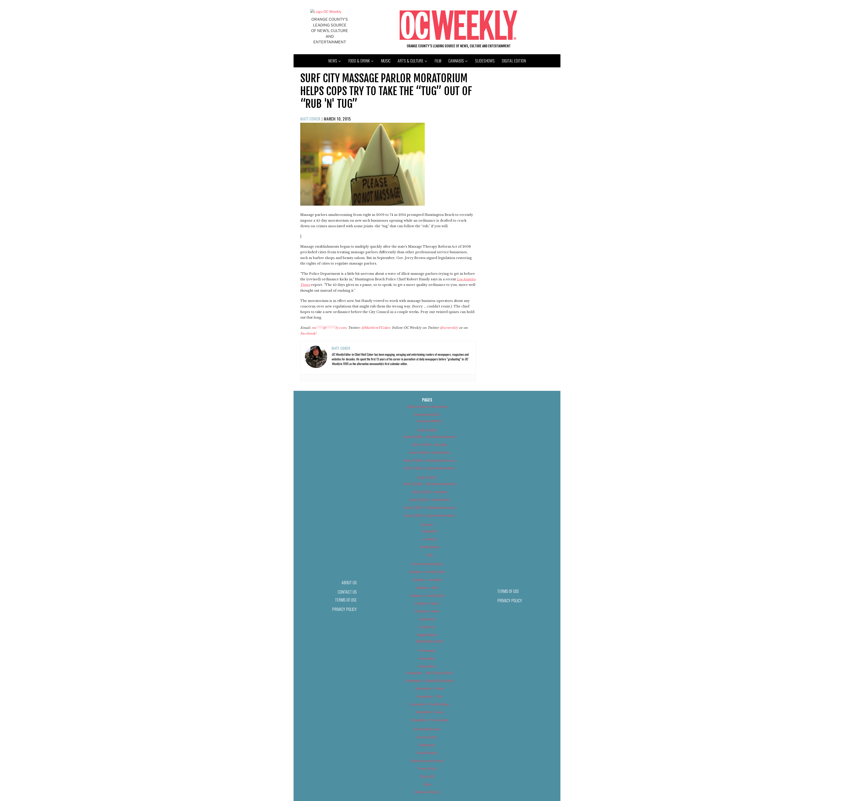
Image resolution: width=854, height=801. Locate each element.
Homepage (427, 650)
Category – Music (427, 603)
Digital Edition (514, 61)
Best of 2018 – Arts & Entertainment (430, 437)
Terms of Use (346, 600)
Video (427, 784)
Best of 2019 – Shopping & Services (429, 507)
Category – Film (427, 587)
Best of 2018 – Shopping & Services (429, 460)
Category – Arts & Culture (427, 572)
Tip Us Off (427, 776)
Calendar (427, 524)
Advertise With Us (427, 414)
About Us (349, 582)
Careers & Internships (427, 564)
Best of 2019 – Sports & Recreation (430, 515)
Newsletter (427, 658)
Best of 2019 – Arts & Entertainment (430, 484)
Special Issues (427, 753)
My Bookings (430, 547)
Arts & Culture (410, 61)
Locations (430, 539)
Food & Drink (359, 61)
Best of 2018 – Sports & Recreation (430, 468)
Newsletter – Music (429, 712)
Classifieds (427, 619)
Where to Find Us (427, 792)
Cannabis (456, 61)
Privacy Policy (344, 609)
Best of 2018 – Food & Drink (430, 452)
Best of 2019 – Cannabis (429, 492)
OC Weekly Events (427, 729)
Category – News (427, 611)
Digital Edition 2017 (429, 641)
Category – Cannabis (427, 580)
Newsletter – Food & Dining (430, 704)
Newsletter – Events (429, 688)
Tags (429, 555)
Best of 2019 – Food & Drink (430, 500)
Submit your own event (427, 761)
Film (438, 61)
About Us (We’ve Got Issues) (427, 406)
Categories (429, 531)
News (332, 61)
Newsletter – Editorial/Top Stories (429, 681)
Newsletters (427, 666)
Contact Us (347, 592)
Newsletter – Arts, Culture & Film (430, 673)
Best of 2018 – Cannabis (429, 444)
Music (386, 61)
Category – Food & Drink (427, 595)
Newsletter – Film (429, 696)
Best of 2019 (427, 477)
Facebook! (308, 333)
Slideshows (485, 61)
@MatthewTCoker (375, 328)
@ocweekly (449, 328)
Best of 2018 (427, 430)
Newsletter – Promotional (429, 720)
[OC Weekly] (325, 12)
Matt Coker (310, 119)
